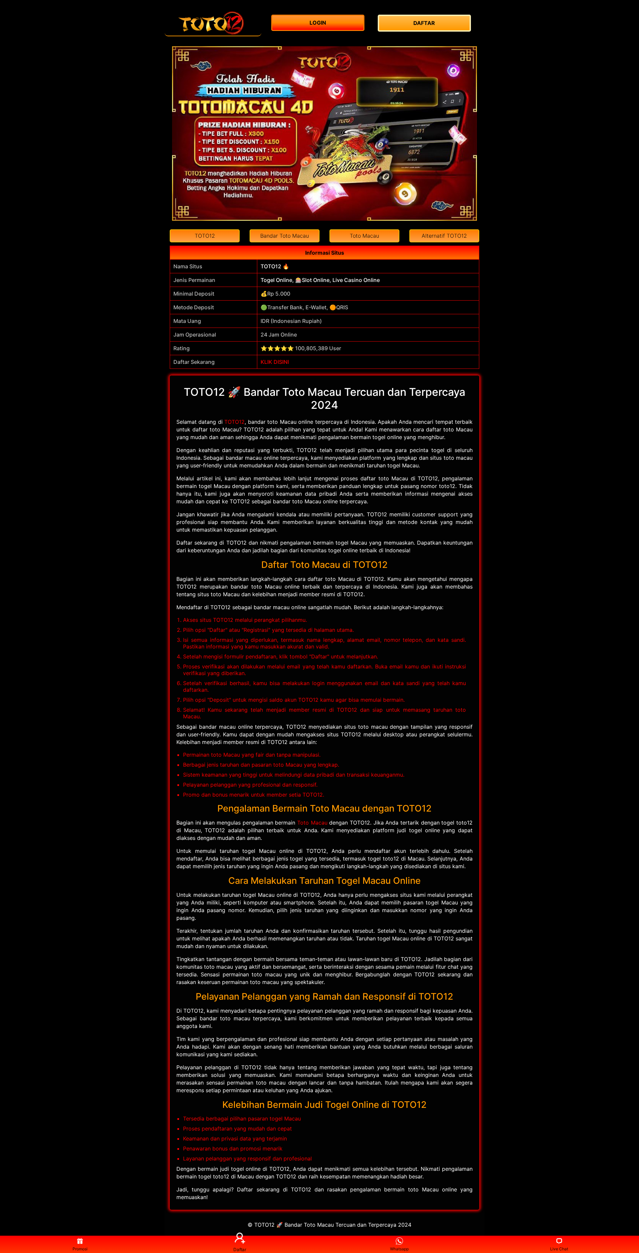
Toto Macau (312, 822)
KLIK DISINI (275, 362)
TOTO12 (234, 421)
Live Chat (559, 1248)
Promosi (80, 1248)
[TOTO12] (213, 23)
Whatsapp (399, 1248)
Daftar (239, 1249)
